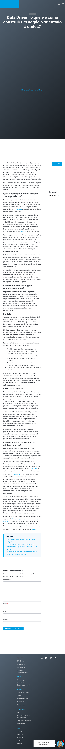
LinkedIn (19, 731)
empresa (23, 231)
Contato (19, 695)
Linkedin (34, 529)
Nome (5, 604)
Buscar (57, 163)
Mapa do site (21, 724)
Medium (19, 743)
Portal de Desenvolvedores (22, 671)
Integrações (21, 667)
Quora (19, 740)
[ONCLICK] (9, 4)
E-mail (5, 611)
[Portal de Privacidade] (48, 668)
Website (5, 619)
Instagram (20, 734)
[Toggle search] (63, 4)
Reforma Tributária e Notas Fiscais (23, 716)
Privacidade (21, 705)
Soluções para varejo (24, 685)
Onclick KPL (21, 664)
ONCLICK (34, 468)
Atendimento (21, 702)
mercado (19, 209)
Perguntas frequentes (24, 721)
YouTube (20, 737)
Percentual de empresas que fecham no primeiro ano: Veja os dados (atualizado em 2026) (22, 546)
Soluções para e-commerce (22, 681)
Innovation (16, 474)
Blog (18, 712)
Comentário (7, 579)
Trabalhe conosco (23, 699)
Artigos (32, 14)
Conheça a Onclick (23, 692)
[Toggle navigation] (58, 4)
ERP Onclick (21, 661)
